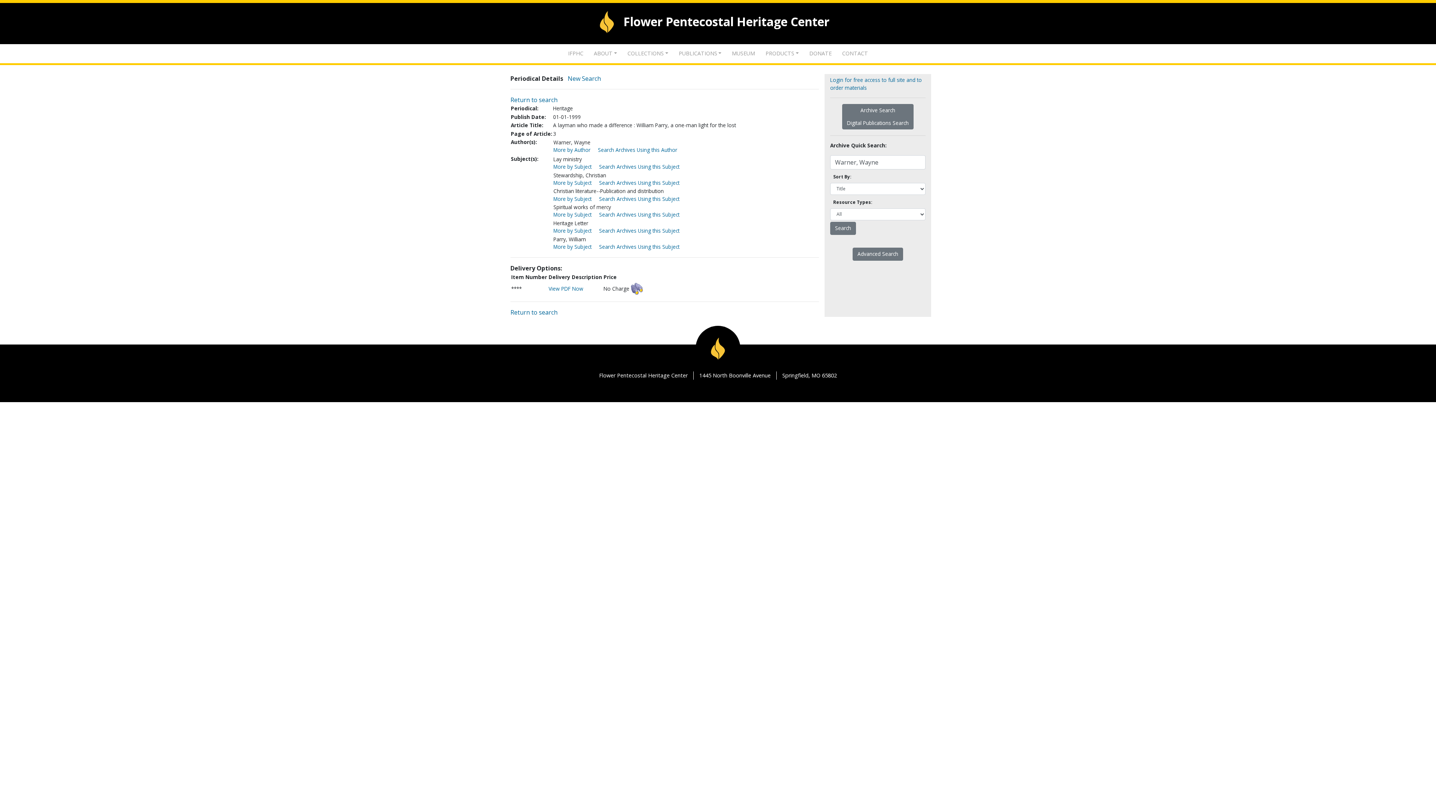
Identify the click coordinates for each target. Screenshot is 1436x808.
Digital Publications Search (878, 122)
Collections (646, 53)
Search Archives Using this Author (637, 149)
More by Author (571, 149)
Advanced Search (877, 253)
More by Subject (572, 166)
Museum (743, 53)
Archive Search (877, 110)
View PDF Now (566, 288)
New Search (584, 78)
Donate (820, 53)
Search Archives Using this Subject (639, 166)
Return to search (534, 100)
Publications (698, 53)
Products (779, 53)
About (603, 53)
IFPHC (575, 53)
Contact (855, 53)
